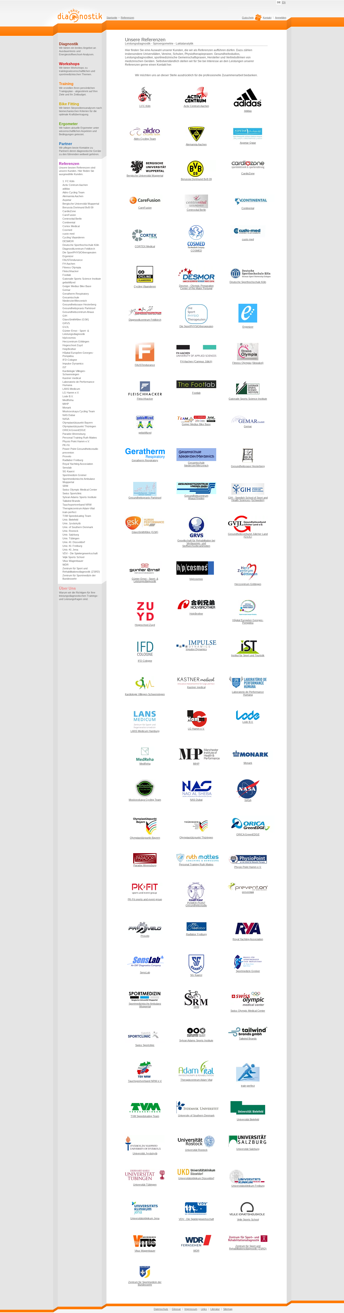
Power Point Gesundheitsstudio (80, 448)
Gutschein (248, 17)
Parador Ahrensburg (73, 433)
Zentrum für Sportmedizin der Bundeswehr (79, 577)
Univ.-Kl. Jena (70, 549)
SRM (65, 485)
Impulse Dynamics (73, 363)
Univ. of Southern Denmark (77, 527)
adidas (66, 188)
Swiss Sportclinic (72, 493)
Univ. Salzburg (70, 534)
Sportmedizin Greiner (74, 475)
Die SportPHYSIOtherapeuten (79, 252)
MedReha (67, 400)
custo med (68, 233)
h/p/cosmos (69, 337)
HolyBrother (69, 349)
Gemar (66, 290)
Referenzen (127, 17)
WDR (65, 564)
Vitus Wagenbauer (72, 560)
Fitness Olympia (71, 267)
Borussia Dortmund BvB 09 (77, 207)
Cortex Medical (71, 226)
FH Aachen (68, 263)
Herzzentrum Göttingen (75, 341)
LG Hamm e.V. (70, 392)
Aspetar (66, 200)
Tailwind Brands (71, 500)
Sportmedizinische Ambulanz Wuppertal (78, 480)
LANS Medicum (71, 388)
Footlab (66, 275)
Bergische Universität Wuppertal (80, 203)
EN (283, 2)
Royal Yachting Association (77, 463)
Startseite (111, 17)
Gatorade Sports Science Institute (81, 278)
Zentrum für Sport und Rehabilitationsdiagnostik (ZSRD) (81, 570)
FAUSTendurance (72, 260)
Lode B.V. (67, 396)
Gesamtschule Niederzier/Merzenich (74, 299)
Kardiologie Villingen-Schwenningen (74, 373)
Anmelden (280, 17)
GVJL (65, 327)
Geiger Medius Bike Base (76, 286)
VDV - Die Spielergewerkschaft (80, 553)
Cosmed (67, 230)
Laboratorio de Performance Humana (78, 383)
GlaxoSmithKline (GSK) (75, 319)
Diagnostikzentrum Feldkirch (78, 248)
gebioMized (68, 282)
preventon (68, 452)
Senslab (67, 467)
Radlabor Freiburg (72, 460)
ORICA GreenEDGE (74, 430)
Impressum (190, 1309)
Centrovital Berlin (72, 218)
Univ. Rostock (70, 530)
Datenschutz (161, 1309)
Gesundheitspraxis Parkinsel (78, 308)
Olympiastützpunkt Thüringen (79, 426)
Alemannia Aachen (72, 196)
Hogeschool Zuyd (72, 345)
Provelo (66, 456)
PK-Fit (66, 445)
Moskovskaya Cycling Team (78, 411)
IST (64, 367)
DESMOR (68, 241)
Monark (66, 407)
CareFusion (69, 215)
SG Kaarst (68, 471)
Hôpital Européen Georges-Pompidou (78, 354)
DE (279, 2)
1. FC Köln (68, 181)
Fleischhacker (70, 271)
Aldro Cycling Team (73, 192)
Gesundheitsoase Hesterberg (79, 304)
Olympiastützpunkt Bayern (77, 422)
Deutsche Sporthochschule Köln (80, 245)
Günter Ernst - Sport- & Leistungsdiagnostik (75, 332)
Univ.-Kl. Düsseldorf (73, 542)
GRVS (66, 323)
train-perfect (69, 512)
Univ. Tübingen (70, 538)
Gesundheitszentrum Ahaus (78, 312)
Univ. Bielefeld (70, 519)
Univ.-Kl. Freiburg (72, 545)
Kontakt (267, 17)
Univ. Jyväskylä (71, 523)
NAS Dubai (68, 415)
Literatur (215, 1309)
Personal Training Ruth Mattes (79, 437)
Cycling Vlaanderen (73, 237)
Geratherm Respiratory (75, 293)
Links (204, 1309)
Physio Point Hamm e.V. (76, 441)
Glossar (176, 1309)
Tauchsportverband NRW (76, 504)
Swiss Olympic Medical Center (79, 489)
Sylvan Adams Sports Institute (79, 497)
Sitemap (227, 1309)
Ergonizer (67, 256)
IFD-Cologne (69, 359)
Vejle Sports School (73, 557)
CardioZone (69, 211)
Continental (68, 222)
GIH (64, 315)
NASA (65, 418)
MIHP (65, 403)
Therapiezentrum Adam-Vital (78, 508)
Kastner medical (71, 378)
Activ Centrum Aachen (75, 185)
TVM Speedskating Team (76, 515)
